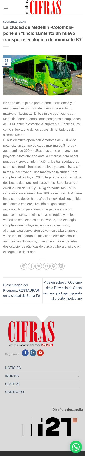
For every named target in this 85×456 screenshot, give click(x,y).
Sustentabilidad (14, 22)
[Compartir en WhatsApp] (23, 266)
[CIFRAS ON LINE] (43, 7)
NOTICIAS (13, 368)
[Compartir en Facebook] (31, 266)
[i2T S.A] (52, 428)
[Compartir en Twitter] (38, 266)
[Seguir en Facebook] (25, 352)
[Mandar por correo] (46, 266)
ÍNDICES (12, 376)
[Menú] (5, 7)
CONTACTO (14, 392)
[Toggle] (78, 376)
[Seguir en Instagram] (33, 352)
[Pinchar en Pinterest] (53, 266)
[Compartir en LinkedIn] (61, 266)
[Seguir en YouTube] (40, 352)
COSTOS (12, 384)
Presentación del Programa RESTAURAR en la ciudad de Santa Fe (21, 290)
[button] (76, 447)
